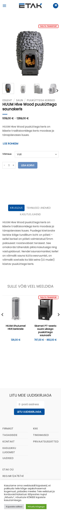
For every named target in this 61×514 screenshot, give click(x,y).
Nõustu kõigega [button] (36, 506)
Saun (19, 100)
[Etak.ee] (30, 5)
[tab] (16, 208)
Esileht (7, 100)
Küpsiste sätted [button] (14, 506)
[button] (4, 6)
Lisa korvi (27, 165)
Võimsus (7, 154)
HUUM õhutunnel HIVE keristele (16, 327)
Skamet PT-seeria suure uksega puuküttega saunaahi (45, 330)
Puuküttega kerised (41, 100)
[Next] (53, 52)
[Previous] (8, 52)
